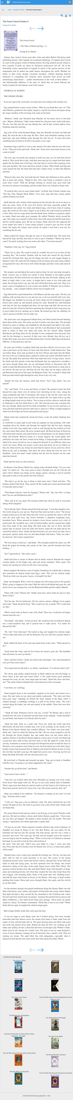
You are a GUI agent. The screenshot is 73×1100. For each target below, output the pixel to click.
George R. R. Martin (9, 25)
